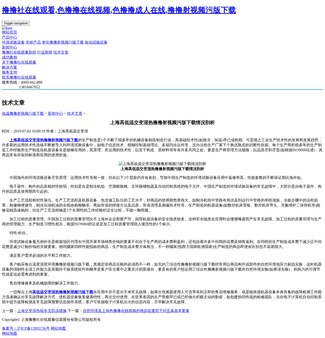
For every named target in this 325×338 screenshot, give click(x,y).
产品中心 (9, 37)
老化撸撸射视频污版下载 (63, 42)
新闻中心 (9, 47)
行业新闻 (44, 52)
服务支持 (9, 72)
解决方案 (9, 67)
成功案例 (9, 57)
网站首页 (9, 32)
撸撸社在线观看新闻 (19, 52)
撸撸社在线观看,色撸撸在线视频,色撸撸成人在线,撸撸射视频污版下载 (119, 10)
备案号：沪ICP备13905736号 (26, 328)
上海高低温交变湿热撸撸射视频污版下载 (44, 140)
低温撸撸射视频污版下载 (23, 113)
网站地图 (58, 328)
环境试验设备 (13, 42)
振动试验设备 (96, 42)
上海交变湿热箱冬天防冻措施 (42, 311)
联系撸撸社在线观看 (19, 77)
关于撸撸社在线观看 (19, 62)
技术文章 (61, 52)
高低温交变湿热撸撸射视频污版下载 (62, 292)
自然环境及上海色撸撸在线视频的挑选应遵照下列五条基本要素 (136, 311)
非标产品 (33, 42)
